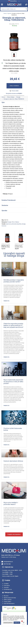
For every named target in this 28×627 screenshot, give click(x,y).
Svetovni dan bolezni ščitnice (13, 461)
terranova (4, 226)
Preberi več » (7, 300)
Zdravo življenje (15, 222)
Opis (3, 102)
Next (26, 240)
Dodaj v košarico (14, 85)
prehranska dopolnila (16, 224)
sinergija (23, 224)
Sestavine (5, 205)
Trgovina (9, 13)
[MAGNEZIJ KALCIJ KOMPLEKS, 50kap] (7, 237)
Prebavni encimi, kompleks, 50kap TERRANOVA (19, 247)
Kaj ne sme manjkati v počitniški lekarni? (11, 503)
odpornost (8, 224)
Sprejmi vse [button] (17, 622)
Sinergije (9, 222)
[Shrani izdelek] (13, 232)
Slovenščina (13, 1)
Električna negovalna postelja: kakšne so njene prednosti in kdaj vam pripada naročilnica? (13, 325)
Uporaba (4, 210)
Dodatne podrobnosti (9, 200)
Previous (1, 240)
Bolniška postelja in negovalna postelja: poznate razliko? (14, 281)
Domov (5, 13)
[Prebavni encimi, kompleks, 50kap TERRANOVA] (21, 237)
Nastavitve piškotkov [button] (8, 622)
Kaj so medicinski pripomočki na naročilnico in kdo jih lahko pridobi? (13, 381)
